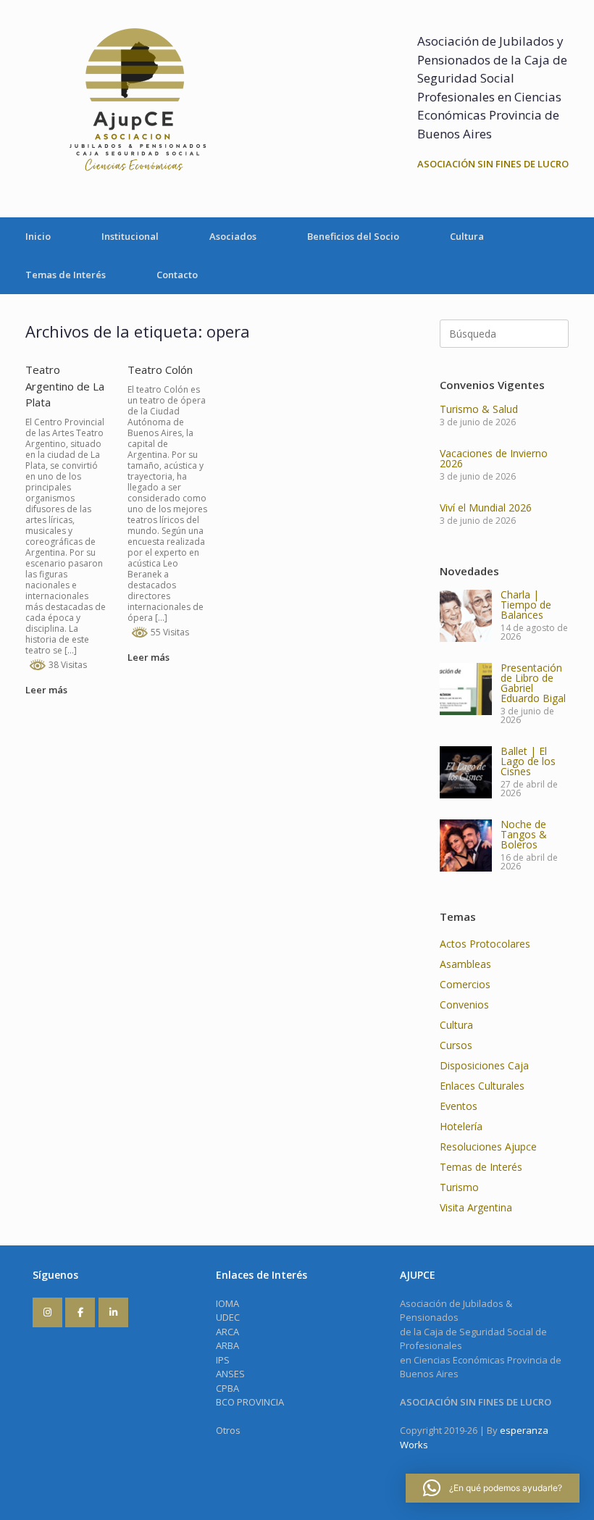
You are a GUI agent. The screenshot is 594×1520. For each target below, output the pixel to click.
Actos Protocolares (485, 944)
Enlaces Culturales (482, 1086)
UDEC (228, 1317)
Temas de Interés (65, 274)
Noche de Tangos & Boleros (524, 834)
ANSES (230, 1373)
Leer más (47, 689)
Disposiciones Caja (484, 1065)
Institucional (130, 236)
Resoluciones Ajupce (488, 1146)
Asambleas (465, 964)
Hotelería (461, 1126)
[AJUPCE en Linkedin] (113, 1312)
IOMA (227, 1303)
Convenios (464, 1004)
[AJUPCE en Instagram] (47, 1312)
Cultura (467, 236)
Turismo (459, 1187)
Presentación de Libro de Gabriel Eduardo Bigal (533, 683)
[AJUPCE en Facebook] (80, 1312)
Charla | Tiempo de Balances (526, 605)
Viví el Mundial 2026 (486, 507)
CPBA (227, 1388)
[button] (493, 1488)
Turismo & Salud (479, 409)
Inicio (38, 236)
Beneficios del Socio (353, 236)
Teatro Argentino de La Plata (64, 385)
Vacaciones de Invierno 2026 (494, 458)
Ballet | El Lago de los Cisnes (528, 761)
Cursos (456, 1045)
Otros (228, 1430)
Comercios (465, 984)
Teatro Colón (160, 369)
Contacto (177, 274)
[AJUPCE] (134, 108)
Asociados (232, 236)
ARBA (227, 1345)
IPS (223, 1359)
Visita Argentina (476, 1207)
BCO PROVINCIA (250, 1401)
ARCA (227, 1331)
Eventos (458, 1106)
